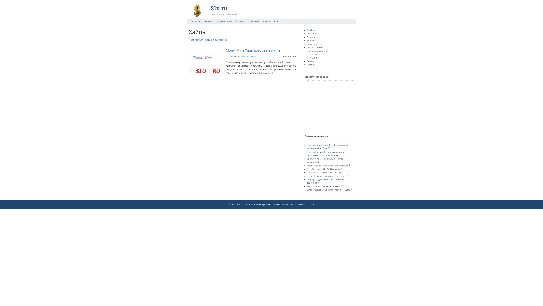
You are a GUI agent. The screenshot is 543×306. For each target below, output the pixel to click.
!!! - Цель (311, 30)
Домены (312, 37)
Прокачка (312, 43)
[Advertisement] (326, 107)
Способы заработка (238, 56)
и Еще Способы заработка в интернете (327, 176)
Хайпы (253, 56)
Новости (311, 40)
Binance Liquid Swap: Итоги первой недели (329, 189)
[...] (271, 73)
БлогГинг (312, 33)
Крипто (317, 54)
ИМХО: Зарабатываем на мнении (324, 186)
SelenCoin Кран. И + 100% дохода (324, 169)
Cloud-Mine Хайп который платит (253, 50)
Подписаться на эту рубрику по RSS (208, 39)
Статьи (311, 61)
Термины (312, 64)
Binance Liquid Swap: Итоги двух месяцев (328, 165)
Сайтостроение (315, 47)
